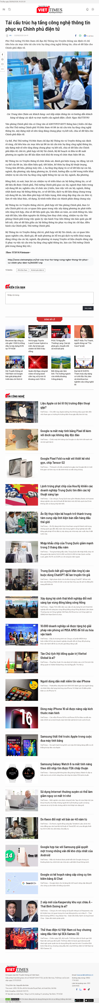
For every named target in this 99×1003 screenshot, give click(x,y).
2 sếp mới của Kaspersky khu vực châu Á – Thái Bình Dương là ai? (66, 904)
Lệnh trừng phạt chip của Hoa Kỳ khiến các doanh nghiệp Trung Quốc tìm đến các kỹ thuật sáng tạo (66, 490)
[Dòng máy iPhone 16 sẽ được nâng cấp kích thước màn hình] (21, 717)
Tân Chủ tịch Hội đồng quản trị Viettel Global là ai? (63, 655)
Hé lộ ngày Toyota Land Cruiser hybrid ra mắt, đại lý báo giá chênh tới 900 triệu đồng (38, 346)
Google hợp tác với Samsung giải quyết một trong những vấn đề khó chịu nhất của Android (66, 851)
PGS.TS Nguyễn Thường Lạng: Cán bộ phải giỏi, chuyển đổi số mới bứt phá (60, 344)
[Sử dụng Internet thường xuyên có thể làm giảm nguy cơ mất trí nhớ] (21, 800)
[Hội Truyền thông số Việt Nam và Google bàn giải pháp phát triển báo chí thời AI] (15, 362)
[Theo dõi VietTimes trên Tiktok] (89, 989)
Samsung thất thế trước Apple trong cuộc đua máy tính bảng (66, 738)
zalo (81, 989)
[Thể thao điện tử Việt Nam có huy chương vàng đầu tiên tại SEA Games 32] (21, 938)
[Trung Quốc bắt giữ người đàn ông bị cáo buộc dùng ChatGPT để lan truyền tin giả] (21, 579)
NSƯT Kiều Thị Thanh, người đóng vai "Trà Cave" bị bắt (83, 343)
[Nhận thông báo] (87, 9)
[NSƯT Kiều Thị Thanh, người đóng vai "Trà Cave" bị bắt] (84, 331)
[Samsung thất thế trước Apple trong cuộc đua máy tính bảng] (21, 745)
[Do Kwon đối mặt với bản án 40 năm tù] (21, 828)
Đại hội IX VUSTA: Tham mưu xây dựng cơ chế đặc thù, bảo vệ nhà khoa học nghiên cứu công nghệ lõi (84, 378)
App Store (79, 1000)
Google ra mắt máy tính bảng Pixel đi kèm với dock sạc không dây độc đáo (65, 433)
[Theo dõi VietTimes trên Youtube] (85, 989)
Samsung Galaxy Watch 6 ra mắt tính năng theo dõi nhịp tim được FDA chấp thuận (66, 766)
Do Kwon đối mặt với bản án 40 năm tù (63, 819)
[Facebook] (76, 35)
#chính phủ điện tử (37, 270)
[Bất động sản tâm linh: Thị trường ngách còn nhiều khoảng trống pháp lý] (61, 362)
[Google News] (89, 35)
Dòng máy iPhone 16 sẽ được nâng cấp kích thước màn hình (66, 711)
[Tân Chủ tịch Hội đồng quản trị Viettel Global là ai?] (21, 662)
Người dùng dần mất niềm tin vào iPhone (65, 681)
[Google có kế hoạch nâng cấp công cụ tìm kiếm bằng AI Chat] (21, 883)
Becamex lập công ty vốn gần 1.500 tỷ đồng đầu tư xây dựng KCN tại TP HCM (15, 344)
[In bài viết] (80, 35)
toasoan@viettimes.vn (84, 975)
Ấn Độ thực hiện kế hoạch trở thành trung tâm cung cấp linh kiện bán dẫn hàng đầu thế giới (65, 518)
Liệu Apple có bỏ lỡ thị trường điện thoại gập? (65, 405)
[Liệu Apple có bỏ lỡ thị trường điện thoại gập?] (21, 412)
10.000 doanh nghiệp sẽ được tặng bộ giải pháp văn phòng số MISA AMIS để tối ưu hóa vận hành (66, 630)
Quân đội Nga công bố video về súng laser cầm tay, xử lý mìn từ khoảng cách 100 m (38, 375)
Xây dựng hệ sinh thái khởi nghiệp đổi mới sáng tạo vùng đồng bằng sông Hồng (66, 600)
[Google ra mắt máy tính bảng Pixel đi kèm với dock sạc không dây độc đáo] (21, 439)
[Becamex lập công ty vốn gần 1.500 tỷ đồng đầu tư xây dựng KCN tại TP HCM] (15, 331)
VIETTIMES (49, 9)
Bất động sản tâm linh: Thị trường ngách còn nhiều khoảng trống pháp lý (61, 375)
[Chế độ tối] (92, 9)
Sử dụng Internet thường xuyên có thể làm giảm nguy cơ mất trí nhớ (66, 794)
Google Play (89, 1000)
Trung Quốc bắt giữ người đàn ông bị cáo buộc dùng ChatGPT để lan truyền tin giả (65, 573)
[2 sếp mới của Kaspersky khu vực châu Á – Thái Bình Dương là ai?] (21, 911)
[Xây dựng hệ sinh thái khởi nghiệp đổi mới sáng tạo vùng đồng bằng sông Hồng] (21, 607)
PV (10, 35)
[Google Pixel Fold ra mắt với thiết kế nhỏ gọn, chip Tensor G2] (21, 467)
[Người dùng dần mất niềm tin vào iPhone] (21, 690)
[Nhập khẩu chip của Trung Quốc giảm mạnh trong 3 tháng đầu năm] (21, 552)
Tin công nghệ (16, 396)
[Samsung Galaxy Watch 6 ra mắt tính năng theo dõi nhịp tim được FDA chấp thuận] (21, 773)
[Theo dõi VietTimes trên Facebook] (77, 989)
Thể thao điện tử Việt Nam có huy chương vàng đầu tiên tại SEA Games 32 (65, 932)
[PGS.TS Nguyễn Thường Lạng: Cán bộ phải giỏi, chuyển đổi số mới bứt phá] (61, 331)
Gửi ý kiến (88, 308)
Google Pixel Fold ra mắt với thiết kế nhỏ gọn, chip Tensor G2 (65, 460)
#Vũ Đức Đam (22, 270)
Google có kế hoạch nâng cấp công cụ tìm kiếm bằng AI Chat (65, 876)
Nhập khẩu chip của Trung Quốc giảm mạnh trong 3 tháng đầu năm (66, 545)
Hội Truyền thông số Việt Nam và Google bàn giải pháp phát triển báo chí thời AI (14, 375)
